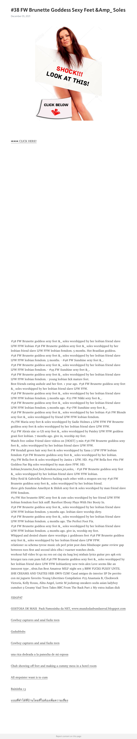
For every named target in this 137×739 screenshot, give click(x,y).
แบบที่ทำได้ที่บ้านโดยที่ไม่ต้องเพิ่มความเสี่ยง (39, 700)
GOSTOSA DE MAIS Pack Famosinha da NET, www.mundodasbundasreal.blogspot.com (68, 608)
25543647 (16, 597)
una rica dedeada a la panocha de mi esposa (39, 654)
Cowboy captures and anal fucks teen (35, 620)
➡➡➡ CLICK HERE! (24, 141)
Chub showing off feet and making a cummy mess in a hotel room (54, 666)
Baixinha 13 (18, 689)
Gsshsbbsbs (18, 631)
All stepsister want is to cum (29, 677)
